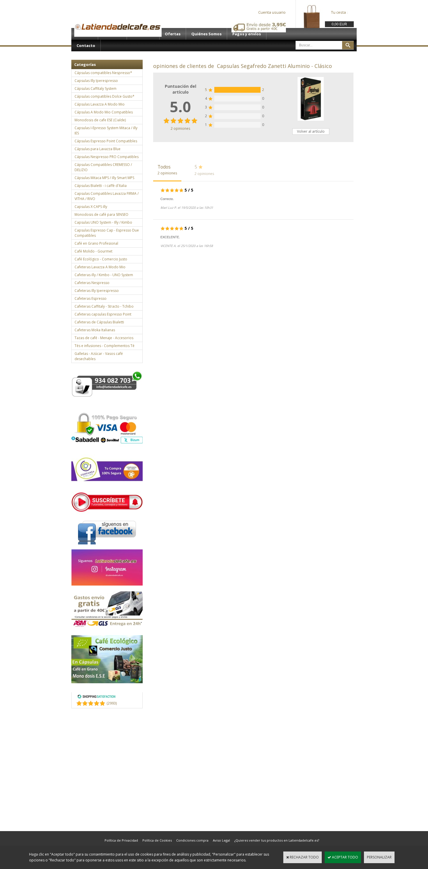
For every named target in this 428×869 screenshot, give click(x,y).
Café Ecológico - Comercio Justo (101, 259)
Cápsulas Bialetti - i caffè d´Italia (101, 185)
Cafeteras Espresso (91, 298)
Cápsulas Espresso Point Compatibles (106, 141)
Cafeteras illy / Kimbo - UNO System (104, 274)
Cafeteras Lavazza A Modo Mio (100, 266)
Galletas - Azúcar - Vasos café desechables (99, 356)
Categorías (85, 64)
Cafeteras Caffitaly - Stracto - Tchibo (104, 306)
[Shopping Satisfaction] (96, 697)
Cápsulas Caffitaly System (95, 88)
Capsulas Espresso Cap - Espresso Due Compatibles (107, 233)
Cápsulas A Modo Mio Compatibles (104, 112)
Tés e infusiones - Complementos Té (105, 345)
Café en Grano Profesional (96, 243)
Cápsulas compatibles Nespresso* (103, 72)
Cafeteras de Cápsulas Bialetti (99, 322)
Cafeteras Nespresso (92, 282)
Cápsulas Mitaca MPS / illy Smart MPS (104, 177)
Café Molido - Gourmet (93, 251)
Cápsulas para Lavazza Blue (98, 148)
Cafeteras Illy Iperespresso (97, 290)
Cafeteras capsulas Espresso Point (103, 314)
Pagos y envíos (246, 33)
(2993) (112, 703)
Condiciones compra (192, 840)
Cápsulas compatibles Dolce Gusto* (105, 96)
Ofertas (173, 33)
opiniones (180, 128)
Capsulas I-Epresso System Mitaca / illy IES (106, 130)
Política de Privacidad (121, 840)
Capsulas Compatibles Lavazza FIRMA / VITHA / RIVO (107, 196)
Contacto (86, 45)
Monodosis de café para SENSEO (101, 214)
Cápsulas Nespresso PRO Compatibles (107, 156)
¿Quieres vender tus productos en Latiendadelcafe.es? (276, 840)
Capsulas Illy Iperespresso (96, 80)
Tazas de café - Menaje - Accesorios (104, 337)
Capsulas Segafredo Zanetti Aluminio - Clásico (274, 65)
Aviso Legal (221, 840)
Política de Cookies (157, 840)
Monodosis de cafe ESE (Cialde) (100, 120)
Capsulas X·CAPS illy (91, 206)
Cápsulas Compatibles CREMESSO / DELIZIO (103, 167)
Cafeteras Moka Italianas (95, 329)
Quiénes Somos (206, 33)
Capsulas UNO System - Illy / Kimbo (103, 222)
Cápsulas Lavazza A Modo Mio (100, 104)
